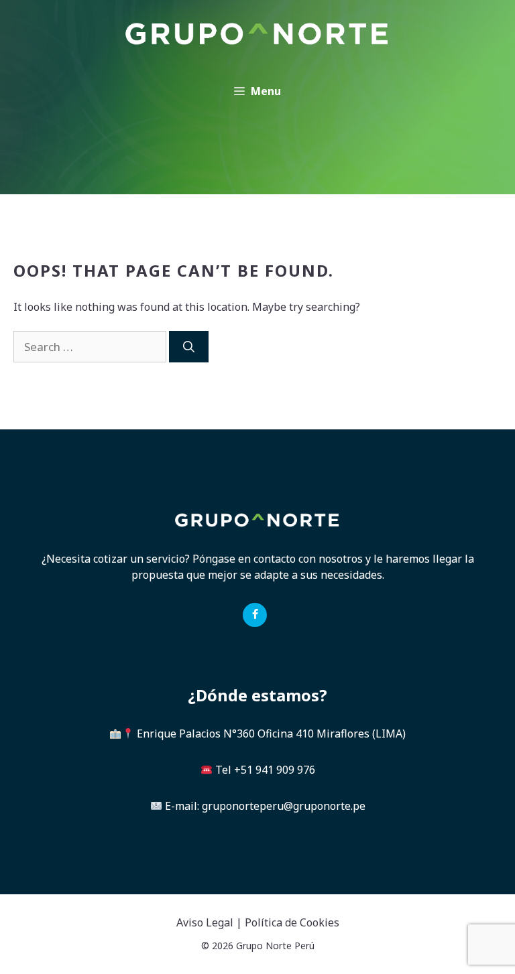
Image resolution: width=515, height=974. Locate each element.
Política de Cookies (292, 922)
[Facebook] (254, 615)
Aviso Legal (204, 922)
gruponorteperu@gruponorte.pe (283, 805)
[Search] (189, 347)
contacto (274, 558)
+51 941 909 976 (274, 769)
